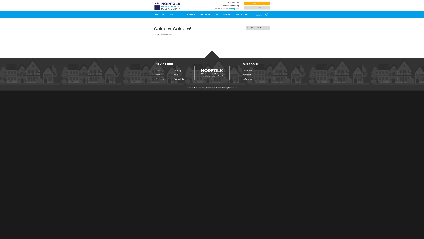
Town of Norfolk (181, 79)
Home (158, 70)
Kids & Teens (221, 14)
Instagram (248, 79)
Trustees (160, 79)
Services (173, 14)
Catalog (257, 8)
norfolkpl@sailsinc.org (231, 6)
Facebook (247, 70)
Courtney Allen (161, 34)
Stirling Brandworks (230, 88)
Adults (203, 14)
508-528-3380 (233, 3)
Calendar (190, 14)
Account (257, 3)
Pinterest (247, 75)
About (158, 14)
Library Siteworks (207, 88)
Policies (177, 75)
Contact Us (241, 14)
